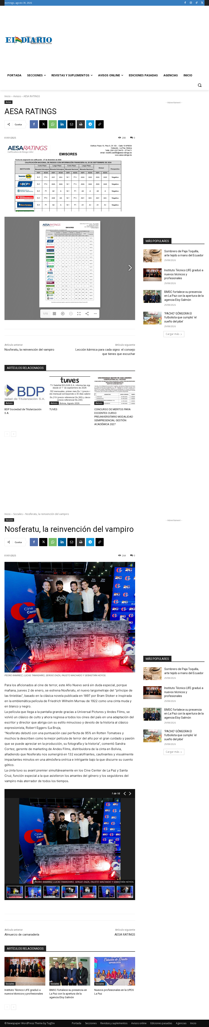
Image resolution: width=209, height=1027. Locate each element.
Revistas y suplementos (113, 1023)
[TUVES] (69, 390)
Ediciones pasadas (161, 1023)
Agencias (181, 1023)
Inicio (7, 96)
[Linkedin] (62, 124)
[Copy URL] (100, 124)
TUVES (53, 409)
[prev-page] (7, 434)
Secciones (91, 1023)
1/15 (45, 313)
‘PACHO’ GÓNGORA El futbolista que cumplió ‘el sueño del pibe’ (180, 317)
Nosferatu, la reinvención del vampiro (29, 349)
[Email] (71, 124)
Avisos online (139, 1023)
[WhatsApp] (53, 124)
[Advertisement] (128, 40)
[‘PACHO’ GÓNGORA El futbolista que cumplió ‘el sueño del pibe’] (152, 318)
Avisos (17, 96)
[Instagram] (191, 3)
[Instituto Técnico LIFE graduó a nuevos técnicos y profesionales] (152, 274)
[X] (202, 3)
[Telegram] (90, 124)
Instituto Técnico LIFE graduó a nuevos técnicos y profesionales (183, 274)
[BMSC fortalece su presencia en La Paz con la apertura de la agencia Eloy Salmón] (152, 296)
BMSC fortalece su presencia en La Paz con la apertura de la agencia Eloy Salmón (184, 295)
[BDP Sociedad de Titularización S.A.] (24, 390)
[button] (200, 85)
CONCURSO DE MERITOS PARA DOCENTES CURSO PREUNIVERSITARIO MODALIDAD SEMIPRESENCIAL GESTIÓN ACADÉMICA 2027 (113, 417)
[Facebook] (185, 3)
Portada (76, 1023)
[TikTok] (196, 3)
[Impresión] (81, 124)
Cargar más (172, 334)
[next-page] (13, 434)
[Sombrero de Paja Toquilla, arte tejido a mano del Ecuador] (152, 255)
